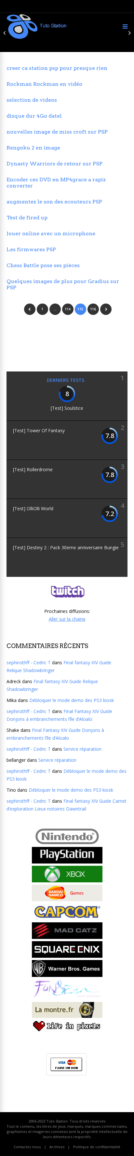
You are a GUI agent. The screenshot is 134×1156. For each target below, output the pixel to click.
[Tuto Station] (37, 37)
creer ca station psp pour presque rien (57, 68)
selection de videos (32, 100)
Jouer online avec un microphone (51, 233)
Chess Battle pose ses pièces (43, 265)
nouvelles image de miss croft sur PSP (57, 132)
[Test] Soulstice (67, 408)
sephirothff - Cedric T (29, 662)
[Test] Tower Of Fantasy (39, 430)
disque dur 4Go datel (34, 116)
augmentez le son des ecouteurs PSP (54, 202)
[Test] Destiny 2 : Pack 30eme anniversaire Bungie (66, 547)
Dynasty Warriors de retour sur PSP (54, 164)
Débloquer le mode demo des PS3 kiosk (71, 700)
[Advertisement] (59, 341)
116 (93, 309)
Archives (56, 1146)
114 (68, 309)
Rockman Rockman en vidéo (44, 84)
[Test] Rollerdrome (33, 469)
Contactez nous (27, 1146)
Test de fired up (27, 217)
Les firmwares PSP (31, 249)
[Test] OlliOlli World (33, 508)
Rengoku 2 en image (33, 148)
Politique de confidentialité (96, 1146)
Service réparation (82, 749)
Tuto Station (57, 1121)
